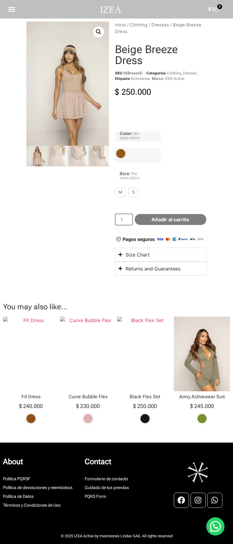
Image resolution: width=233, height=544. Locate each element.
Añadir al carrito (170, 219)
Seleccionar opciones (31, 437)
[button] (98, 31)
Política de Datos (18, 496)
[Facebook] (181, 500)
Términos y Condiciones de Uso (32, 505)
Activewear (140, 78)
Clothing (138, 25)
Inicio (120, 25)
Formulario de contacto (106, 478)
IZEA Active (174, 78)
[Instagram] (198, 500)
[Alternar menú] (11, 9)
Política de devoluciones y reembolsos (38, 487)
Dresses (160, 25)
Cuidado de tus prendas (107, 487)
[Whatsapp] (214, 500)
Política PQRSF (16, 478)
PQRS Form (95, 496)
